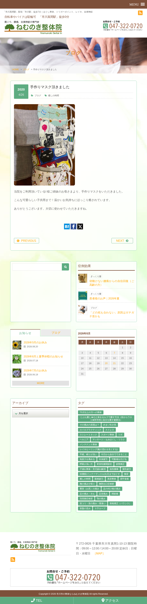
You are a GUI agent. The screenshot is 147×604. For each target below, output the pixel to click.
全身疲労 (103, 459)
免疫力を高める (87, 459)
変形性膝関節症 (104, 464)
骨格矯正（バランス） (120, 503)
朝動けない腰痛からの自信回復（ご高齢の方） (111, 282)
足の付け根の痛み (111, 488)
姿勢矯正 (120, 464)
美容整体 (111, 479)
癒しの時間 (53, 95)
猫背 (126, 474)
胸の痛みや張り (87, 484)
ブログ (26, 69)
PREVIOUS (28, 240)
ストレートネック (88, 434)
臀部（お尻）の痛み (89, 488)
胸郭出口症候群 (106, 484)
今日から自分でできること (114, 454)
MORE (40, 383)
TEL (38, 600)
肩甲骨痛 (124, 479)
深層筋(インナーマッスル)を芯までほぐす (100, 474)
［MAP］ (99, 553)
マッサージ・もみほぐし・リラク (109, 439)
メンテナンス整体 (88, 444)
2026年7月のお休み (35, 370)
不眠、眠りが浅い (88, 454)
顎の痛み (101, 498)
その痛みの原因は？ (89, 425)
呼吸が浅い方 (86, 464)
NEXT (120, 240)
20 (106, 363)
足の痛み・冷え (87, 493)
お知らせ (25, 333)
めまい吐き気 (109, 425)
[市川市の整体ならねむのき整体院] (33, 27)
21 (114, 363)
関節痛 (115, 493)
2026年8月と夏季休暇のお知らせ (43, 356)
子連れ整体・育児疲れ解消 (93, 469)
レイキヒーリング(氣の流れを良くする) (99, 449)
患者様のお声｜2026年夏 (104, 298)
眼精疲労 (99, 479)
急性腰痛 (114, 469)
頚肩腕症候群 (86, 498)
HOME (15, 69)
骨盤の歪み (85, 508)
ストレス (109, 430)
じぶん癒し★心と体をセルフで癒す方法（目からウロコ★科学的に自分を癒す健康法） (106, 418)
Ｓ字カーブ (100, 508)
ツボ (120, 434)
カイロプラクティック (90, 430)
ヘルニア (84, 439)
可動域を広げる (119, 459)
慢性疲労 (126, 469)
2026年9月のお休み (35, 342)
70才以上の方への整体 (91, 412)
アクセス (111, 600)
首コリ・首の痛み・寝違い (93, 503)
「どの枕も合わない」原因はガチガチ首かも (111, 314)
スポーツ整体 (107, 434)
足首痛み (103, 493)
